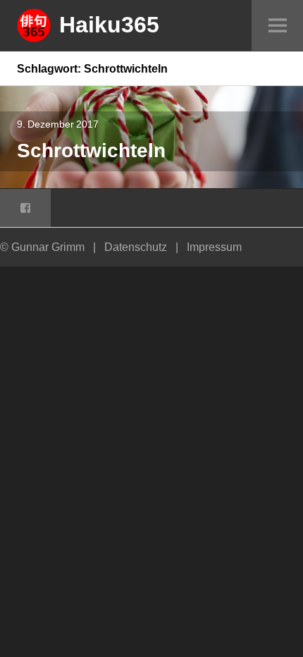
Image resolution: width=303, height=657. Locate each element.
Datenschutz (135, 246)
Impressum (214, 246)
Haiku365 (109, 24)
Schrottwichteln (91, 150)
